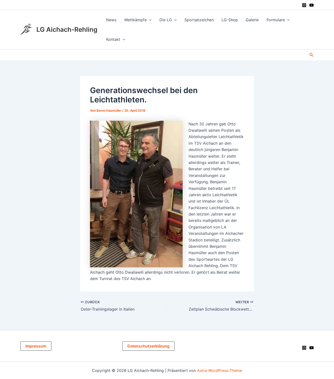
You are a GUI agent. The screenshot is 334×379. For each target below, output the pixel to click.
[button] (149, 20)
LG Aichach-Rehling (66, 29)
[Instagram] (304, 5)
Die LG (165, 19)
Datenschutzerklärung (148, 346)
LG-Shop (230, 19)
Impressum (35, 346)
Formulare (276, 19)
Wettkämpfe (135, 19)
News (111, 19)
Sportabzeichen (199, 19)
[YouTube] (311, 5)
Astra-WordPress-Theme (219, 370)
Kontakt (113, 39)
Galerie (252, 19)
